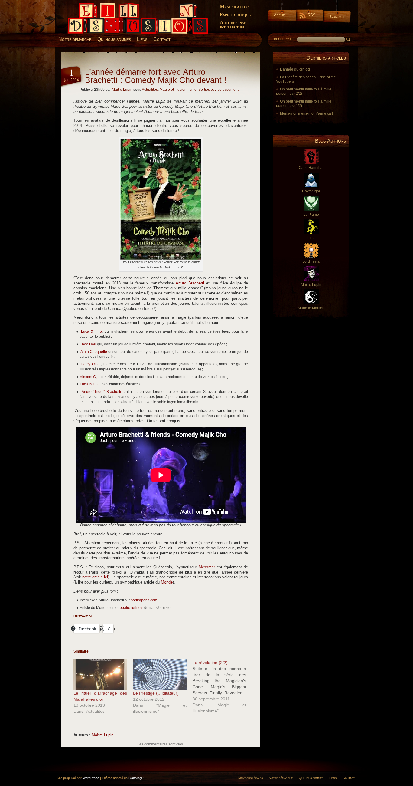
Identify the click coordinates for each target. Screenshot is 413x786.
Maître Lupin (122, 89)
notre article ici (95, 577)
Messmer (207, 567)
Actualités (150, 89)
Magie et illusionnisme (178, 89)
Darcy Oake (91, 364)
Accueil (280, 15)
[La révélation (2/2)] (222, 686)
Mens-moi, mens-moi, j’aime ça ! (306, 113)
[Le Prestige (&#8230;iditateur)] (160, 674)
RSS (311, 15)
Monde (167, 582)
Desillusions (75, 5)
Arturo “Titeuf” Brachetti (101, 392)
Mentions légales (250, 778)
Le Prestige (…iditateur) (156, 693)
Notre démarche (74, 39)
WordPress (91, 778)
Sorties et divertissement (218, 89)
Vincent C (88, 377)
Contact (337, 16)
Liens (142, 39)
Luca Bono (89, 384)
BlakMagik (136, 778)
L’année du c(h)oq (295, 69)
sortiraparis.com (144, 600)
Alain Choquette (93, 352)
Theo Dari (88, 344)
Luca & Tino (91, 331)
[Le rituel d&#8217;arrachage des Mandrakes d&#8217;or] (100, 674)
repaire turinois (131, 608)
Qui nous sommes (114, 39)
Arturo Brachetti (190, 283)
